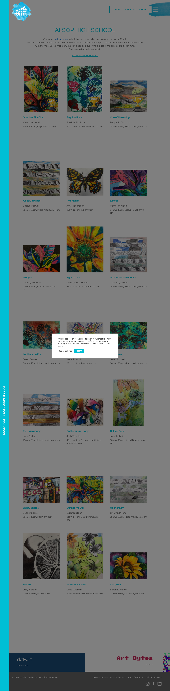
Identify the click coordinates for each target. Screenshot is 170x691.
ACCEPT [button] (79, 351)
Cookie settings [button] (65, 351)
